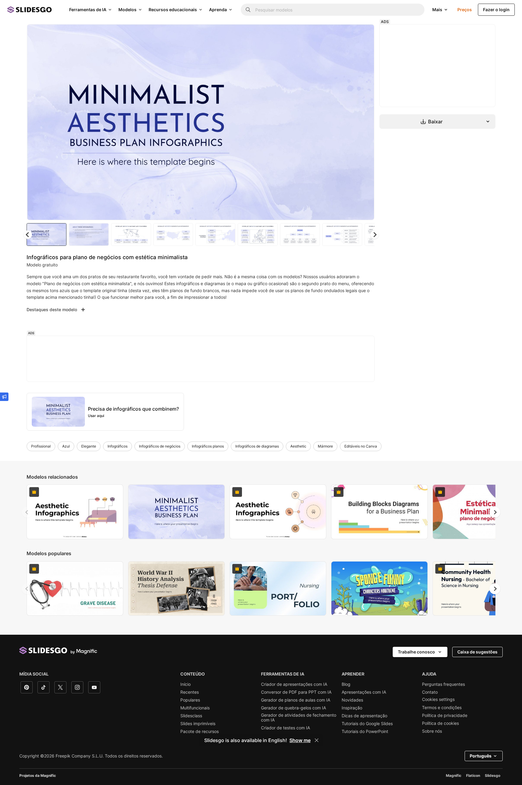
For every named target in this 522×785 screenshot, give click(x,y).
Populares (190, 700)
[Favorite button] (348, 34)
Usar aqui (96, 415)
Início (185, 684)
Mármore (325, 446)
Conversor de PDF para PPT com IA (296, 692)
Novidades (352, 700)
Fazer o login (496, 9)
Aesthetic (298, 446)
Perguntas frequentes (443, 684)
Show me (300, 740)
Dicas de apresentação (364, 715)
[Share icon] (364, 34)
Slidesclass (191, 715)
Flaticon (473, 775)
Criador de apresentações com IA (294, 684)
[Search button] (248, 10)
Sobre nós (432, 731)
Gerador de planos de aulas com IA (295, 700)
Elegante (88, 446)
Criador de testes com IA (285, 727)
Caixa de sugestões (477, 651)
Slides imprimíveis (197, 723)
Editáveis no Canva (360, 446)
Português (480, 755)
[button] (375, 234)
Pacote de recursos (199, 731)
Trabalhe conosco (416, 651)
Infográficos (117, 446)
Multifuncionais (195, 707)
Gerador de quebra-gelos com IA (293, 707)
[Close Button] (317, 740)
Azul (66, 446)
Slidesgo (492, 775)
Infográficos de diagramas (257, 446)
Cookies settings (438, 699)
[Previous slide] (27, 512)
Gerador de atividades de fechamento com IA (298, 717)
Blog (346, 684)
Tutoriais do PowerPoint (365, 731)
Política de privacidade (444, 715)
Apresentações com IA (364, 692)
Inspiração (352, 707)
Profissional (41, 446)
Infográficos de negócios (159, 446)
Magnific (453, 775)
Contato (430, 692)
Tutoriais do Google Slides (367, 723)
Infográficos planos (208, 446)
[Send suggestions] (4, 396)
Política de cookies (440, 723)
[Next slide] (365, 122)
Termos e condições (442, 707)
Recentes (189, 692)
